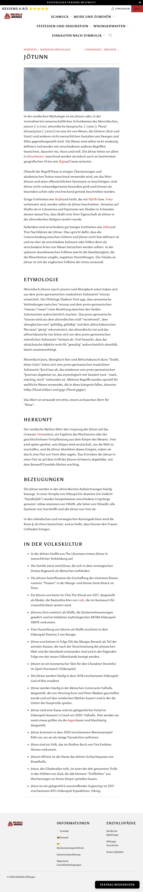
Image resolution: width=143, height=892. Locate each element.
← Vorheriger (91, 49)
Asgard (72, 720)
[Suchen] (110, 35)
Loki (81, 600)
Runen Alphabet (114, 852)
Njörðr (93, 199)
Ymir (40, 434)
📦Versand (62, 837)
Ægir (62, 161)
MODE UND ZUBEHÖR (93, 17)
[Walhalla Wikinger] (13, 16)
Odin (106, 227)
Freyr (109, 199)
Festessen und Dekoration (63, 26)
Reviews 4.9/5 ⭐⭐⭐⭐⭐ (25, 9)
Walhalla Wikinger (25, 876)
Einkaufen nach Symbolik (77, 35)
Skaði (58, 199)
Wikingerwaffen (109, 26)
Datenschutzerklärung (68, 854)
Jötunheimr (35, 156)
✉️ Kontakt (63, 831)
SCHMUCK (60, 17)
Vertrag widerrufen (117, 884)
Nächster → (111, 49)
